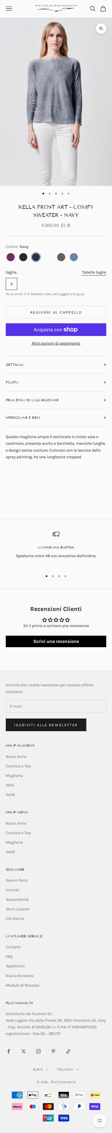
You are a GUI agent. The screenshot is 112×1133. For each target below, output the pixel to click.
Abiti (10, 785)
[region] (56, 548)
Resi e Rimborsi (20, 975)
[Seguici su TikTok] (68, 1051)
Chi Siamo (15, 918)
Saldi (10, 794)
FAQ (9, 956)
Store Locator (18, 909)
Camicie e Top (18, 766)
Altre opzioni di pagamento (56, 343)
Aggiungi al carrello (56, 312)
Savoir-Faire (17, 880)
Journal (12, 889)
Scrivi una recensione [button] (56, 641)
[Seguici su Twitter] (23, 1051)
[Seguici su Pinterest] (53, 1051)
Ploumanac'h (19, 1003)
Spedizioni (15, 966)
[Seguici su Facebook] (8, 1051)
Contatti (13, 947)
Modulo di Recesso (23, 985)
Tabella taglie (94, 272)
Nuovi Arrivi (16, 756)
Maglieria (14, 775)
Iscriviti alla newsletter (46, 725)
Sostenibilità (17, 899)
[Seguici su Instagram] (38, 1051)
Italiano (65, 1069)
